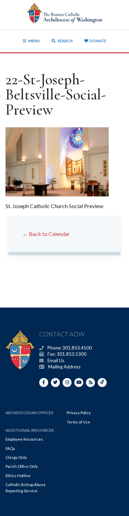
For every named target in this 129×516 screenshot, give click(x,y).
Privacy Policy (79, 412)
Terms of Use (78, 422)
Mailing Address (64, 366)
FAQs (10, 448)
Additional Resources (30, 430)
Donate (97, 41)
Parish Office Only (22, 466)
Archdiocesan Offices (29, 412)
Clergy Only (16, 457)
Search (65, 41)
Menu (34, 41)
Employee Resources (24, 439)
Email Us (55, 360)
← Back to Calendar (46, 233)
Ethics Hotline (18, 475)
